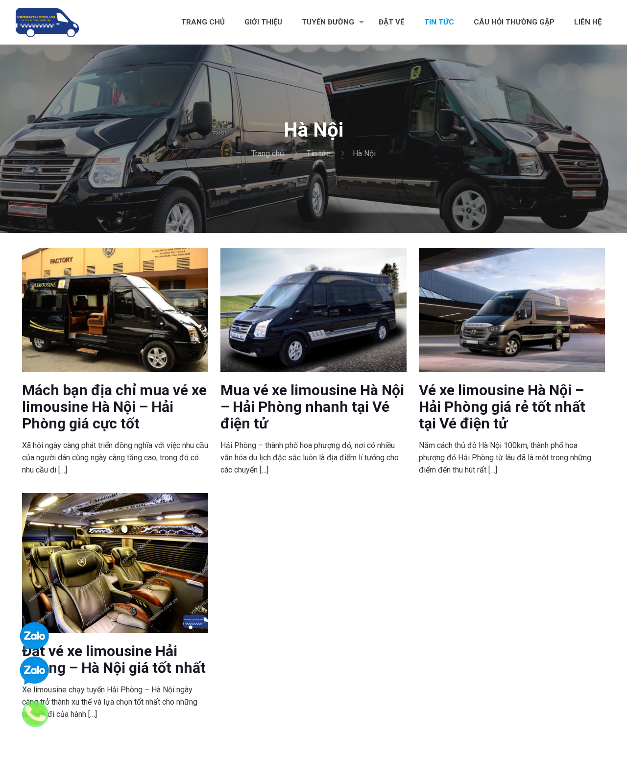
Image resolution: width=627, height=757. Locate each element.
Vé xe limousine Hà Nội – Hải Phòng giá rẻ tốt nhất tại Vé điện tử (502, 406)
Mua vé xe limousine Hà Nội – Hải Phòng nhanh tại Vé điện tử (312, 406)
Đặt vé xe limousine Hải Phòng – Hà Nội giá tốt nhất (114, 659)
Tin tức (318, 153)
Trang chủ (267, 153)
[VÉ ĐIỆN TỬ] (47, 22)
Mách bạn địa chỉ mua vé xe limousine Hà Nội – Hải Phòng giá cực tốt (114, 406)
